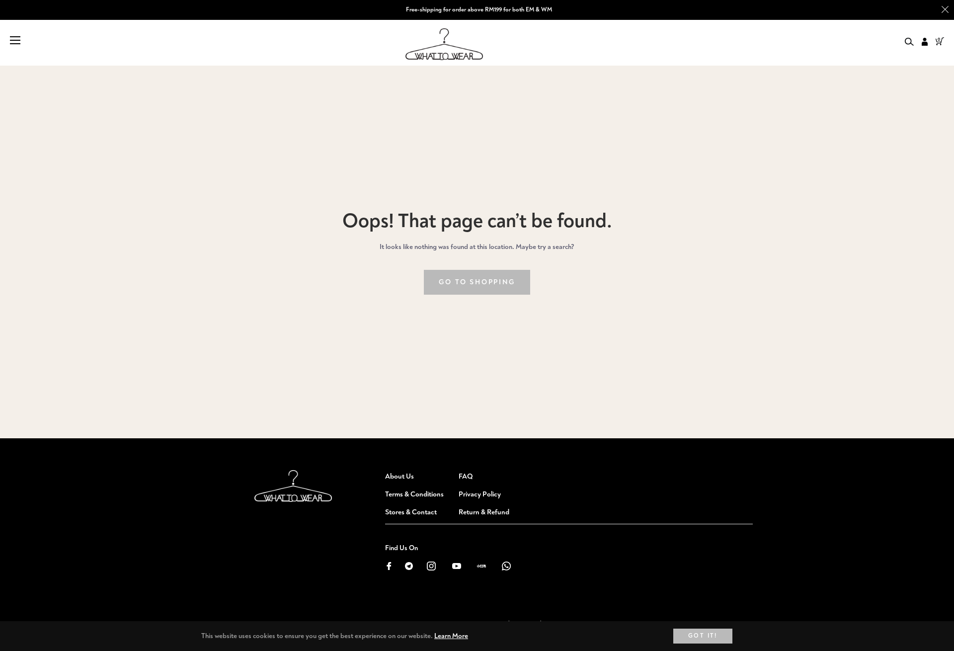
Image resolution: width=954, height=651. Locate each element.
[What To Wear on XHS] (481, 565)
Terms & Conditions (414, 494)
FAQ (466, 476)
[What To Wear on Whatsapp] (506, 565)
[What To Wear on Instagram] (431, 565)
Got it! (702, 636)
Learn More (451, 636)
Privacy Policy (480, 494)
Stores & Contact (411, 512)
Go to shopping (477, 282)
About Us (399, 476)
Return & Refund (484, 512)
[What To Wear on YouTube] (456, 565)
